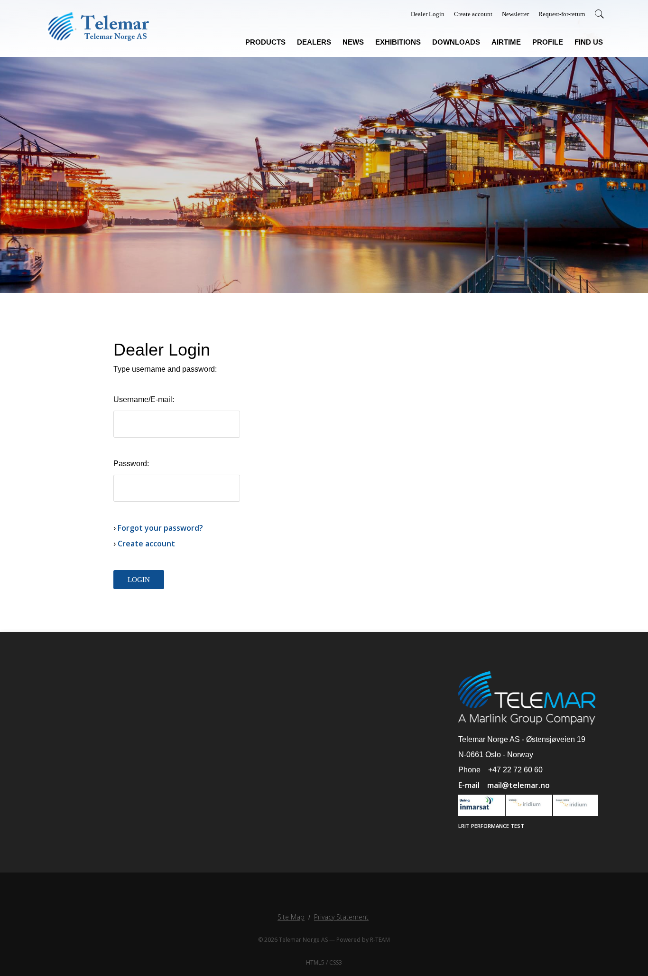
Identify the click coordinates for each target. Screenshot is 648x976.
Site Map (291, 916)
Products (265, 42)
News (353, 42)
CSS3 (335, 962)
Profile (547, 42)
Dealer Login (427, 14)
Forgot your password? (160, 528)
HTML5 (315, 962)
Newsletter (515, 14)
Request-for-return (561, 14)
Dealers (314, 42)
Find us (588, 42)
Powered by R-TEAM (363, 940)
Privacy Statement (341, 916)
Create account (473, 14)
